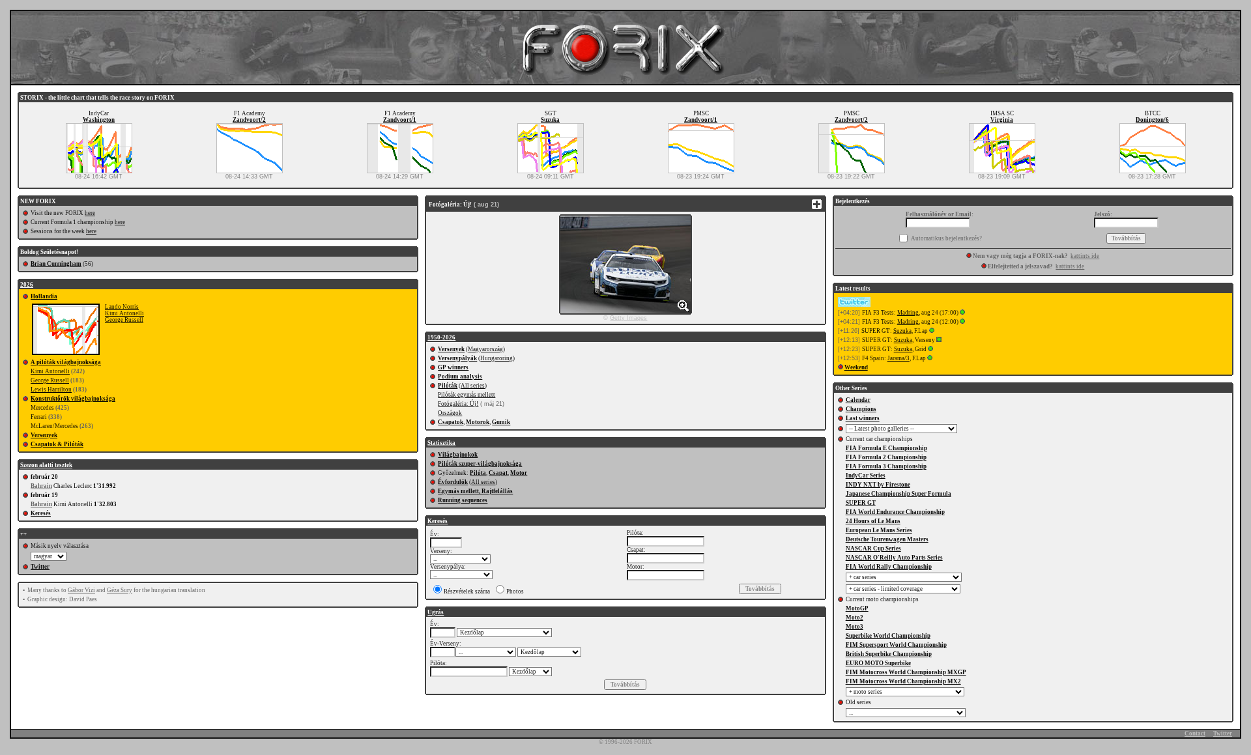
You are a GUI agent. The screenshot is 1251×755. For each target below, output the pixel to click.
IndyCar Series (865, 475)
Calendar (858, 400)
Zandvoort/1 (399, 120)
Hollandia (44, 296)
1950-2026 (441, 337)
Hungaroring (496, 358)
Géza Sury (119, 590)
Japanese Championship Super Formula (898, 494)
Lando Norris (122, 307)
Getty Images (628, 318)
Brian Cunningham (56, 264)
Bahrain (41, 486)
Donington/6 (1152, 120)
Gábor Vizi (81, 590)
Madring (908, 312)
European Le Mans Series (879, 530)
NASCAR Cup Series (873, 548)
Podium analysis (460, 376)
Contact (1195, 733)
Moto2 (854, 617)
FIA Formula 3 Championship (886, 466)
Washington (99, 120)
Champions (861, 409)
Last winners (863, 418)
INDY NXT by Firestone (878, 484)
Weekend (856, 367)
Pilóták (447, 385)
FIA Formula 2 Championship (886, 457)
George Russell (124, 320)
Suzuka (550, 120)
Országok (450, 413)
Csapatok (450, 422)
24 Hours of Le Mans (873, 521)
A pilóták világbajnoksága (66, 362)
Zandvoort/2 (249, 120)
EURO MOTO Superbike (878, 663)
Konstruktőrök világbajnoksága (73, 398)
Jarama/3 (898, 358)
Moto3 (854, 626)
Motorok (477, 422)
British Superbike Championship (889, 654)
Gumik (501, 422)
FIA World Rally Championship (889, 566)
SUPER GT (861, 503)
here (90, 213)
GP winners (453, 367)
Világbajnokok (458, 454)
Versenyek (44, 435)
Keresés (41, 513)
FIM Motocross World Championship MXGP (906, 672)
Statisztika (441, 443)
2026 (26, 284)
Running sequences (462, 500)
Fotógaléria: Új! (458, 404)
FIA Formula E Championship (886, 448)
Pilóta (478, 473)
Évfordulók (453, 482)
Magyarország (485, 349)
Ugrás (435, 612)
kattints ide (1085, 256)
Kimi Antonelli (124, 313)
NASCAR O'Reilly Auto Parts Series (894, 557)
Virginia (1001, 120)
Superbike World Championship (888, 636)
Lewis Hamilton (51, 389)
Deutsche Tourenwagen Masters (887, 539)
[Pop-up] (962, 312)
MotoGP (857, 608)
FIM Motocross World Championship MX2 (903, 681)
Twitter (40, 566)
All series (473, 385)
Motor (518, 473)
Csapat (498, 473)
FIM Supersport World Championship (896, 645)
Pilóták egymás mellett (466, 395)
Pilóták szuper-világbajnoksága (480, 464)
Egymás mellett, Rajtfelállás (475, 491)
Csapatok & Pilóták (57, 444)
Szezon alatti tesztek (46, 465)
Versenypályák (457, 358)
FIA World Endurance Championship (895, 512)
